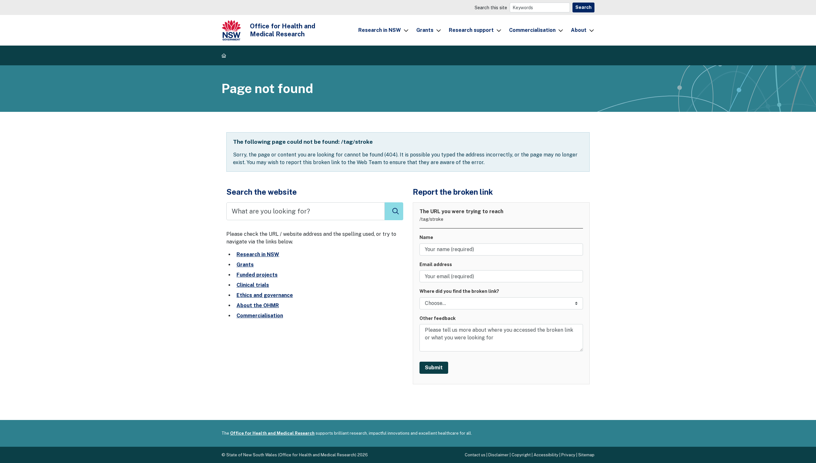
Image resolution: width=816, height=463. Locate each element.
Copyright (521, 454)
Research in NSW (379, 30)
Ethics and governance (265, 295)
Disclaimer (498, 454)
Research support (471, 30)
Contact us (475, 454)
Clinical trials (253, 285)
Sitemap (586, 454)
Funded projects (257, 275)
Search (583, 7)
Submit (434, 368)
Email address (435, 264)
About (578, 30)
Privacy (568, 454)
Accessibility (546, 454)
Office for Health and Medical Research (272, 433)
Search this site (491, 7)
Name (426, 237)
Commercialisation (532, 30)
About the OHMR (258, 305)
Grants (424, 30)
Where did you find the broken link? (459, 291)
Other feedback (437, 318)
